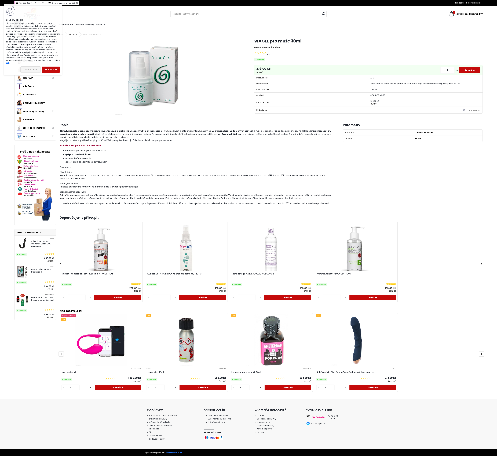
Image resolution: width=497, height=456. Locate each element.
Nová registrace (475, 3)
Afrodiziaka (73, 34)
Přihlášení (459, 3)
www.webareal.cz (174, 452)
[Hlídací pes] (425, 110)
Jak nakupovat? (65, 24)
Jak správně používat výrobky (163, 415)
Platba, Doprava (264, 429)
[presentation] (60, 263)
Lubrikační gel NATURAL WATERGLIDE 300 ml (253, 273)
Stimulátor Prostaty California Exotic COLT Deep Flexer (41, 244)
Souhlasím (51, 69)
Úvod (62, 34)
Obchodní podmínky (84, 24)
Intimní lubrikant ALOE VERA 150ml (333, 273)
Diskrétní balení (156, 435)
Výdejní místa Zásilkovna (219, 419)
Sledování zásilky (157, 439)
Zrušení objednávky (158, 419)
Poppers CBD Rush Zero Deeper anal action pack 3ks (42, 300)
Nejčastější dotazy (265, 425)
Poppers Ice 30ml (155, 372)
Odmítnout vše (30, 69)
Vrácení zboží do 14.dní (159, 422)
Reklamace (154, 429)
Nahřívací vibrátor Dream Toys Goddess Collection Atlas (345, 372)
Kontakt (260, 415)
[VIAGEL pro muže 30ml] (153, 77)
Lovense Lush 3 (68, 372)
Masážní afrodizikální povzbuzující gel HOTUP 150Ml (87, 273)
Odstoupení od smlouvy (160, 425)
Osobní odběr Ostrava (218, 415)
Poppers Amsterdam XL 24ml (246, 372)
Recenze (100, 24)
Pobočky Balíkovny (216, 422)
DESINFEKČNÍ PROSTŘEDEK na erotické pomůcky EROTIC (174, 273)
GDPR (151, 432)
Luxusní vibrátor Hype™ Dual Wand (42, 270)
